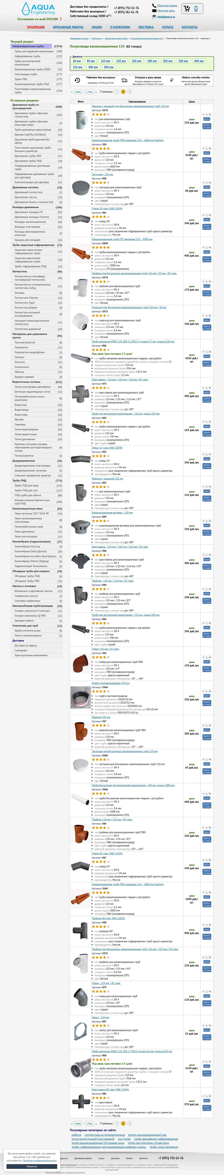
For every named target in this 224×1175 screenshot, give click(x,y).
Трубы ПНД (19, 480)
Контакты (143, 1158)
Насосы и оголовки (24, 586)
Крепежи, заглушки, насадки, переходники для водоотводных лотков (33, 447)
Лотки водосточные (26, 434)
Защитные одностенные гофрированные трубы (28, 251)
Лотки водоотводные (26, 429)
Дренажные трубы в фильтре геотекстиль (31, 114)
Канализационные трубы (28, 46)
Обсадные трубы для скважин (31, 571)
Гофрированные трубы (27, 56)
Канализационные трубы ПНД (32, 84)
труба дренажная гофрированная (156, 1138)
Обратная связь (166, 10)
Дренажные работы (83, 1158)
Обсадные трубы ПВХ (27, 581)
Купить (207, 119)
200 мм (168, 60)
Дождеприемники (23, 460)
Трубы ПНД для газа (26, 490)
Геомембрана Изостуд (27, 546)
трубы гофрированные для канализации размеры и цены (109, 1147)
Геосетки (20, 362)
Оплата (129, 1158)
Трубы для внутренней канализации (27, 62)
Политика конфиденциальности (39, 1160)
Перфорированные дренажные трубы (32, 167)
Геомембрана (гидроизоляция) (31, 541)
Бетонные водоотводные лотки (32, 391)
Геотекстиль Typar (25, 302)
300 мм (199, 60)
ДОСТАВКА (146, 27)
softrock (76, 1134)
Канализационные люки (27, 508)
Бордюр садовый (24, 376)
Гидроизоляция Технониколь (31, 566)
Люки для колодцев (26, 536)
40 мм (77, 60)
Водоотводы (22, 409)
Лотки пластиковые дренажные (33, 386)
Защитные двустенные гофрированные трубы (27, 259)
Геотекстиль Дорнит (26, 307)
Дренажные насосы (26, 197)
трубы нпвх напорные (164, 1147)
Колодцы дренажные (25, 207)
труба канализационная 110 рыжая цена (98, 1143)
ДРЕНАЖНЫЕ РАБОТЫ (68, 27)
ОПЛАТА (167, 27)
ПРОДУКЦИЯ (35, 27)
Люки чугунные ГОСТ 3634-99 (32, 513)
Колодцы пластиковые (27, 226)
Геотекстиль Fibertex (26, 297)
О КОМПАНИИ (120, 27)
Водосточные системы (26, 381)
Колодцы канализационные (30, 221)
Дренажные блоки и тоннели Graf (34, 202)
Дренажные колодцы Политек (32, 217)
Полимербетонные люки (29, 526)
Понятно (32, 1166)
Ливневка (20, 424)
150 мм (136, 60)
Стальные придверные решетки (33, 475)
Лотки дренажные (25, 439)
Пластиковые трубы (26, 74)
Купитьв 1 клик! (207, 126)
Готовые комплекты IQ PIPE (30, 615)
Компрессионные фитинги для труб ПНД (32, 501)
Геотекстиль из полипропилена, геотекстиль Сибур (33, 286)
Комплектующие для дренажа (32, 182)
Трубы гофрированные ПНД (30, 266)
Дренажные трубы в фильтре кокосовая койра (31, 123)
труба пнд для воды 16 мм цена (148, 1143)
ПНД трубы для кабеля (28, 495)
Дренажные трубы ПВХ (28, 156)
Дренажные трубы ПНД (28, 160)
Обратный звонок (167, 5)
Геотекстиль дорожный (28, 329)
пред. (78, 91)
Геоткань (19, 292)
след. (89, 91)
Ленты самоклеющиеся (28, 635)
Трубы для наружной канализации (34, 51)
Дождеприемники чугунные (31, 470)
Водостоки (21, 404)
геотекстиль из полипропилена (105, 1134)
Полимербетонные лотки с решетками (30, 398)
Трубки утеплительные (28, 630)
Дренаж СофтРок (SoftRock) (30, 134)
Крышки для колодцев (27, 240)
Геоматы (19, 357)
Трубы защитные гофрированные (33, 245)
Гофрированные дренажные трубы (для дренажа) (34, 175)
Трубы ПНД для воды (27, 485)
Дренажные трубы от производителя (25, 106)
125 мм (121, 60)
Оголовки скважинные (27, 600)
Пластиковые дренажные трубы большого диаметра (33, 149)
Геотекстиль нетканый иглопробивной (27, 314)
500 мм (109, 67)
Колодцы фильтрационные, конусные (30, 233)
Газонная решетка (25, 342)
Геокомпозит (22, 367)
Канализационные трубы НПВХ (32, 69)
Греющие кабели (24, 620)
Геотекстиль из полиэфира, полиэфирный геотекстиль (30, 278)
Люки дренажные (25, 531)
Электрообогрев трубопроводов (32, 605)
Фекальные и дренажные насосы (34, 591)
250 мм (183, 60)
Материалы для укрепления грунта (29, 335)
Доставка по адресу (26, 645)
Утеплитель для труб (25, 625)
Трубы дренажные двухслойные (33, 129)
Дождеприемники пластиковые (33, 465)
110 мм (105, 60)
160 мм (152, 60)
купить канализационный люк (147, 1134)
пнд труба (124, 1138)
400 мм (93, 67)
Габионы (19, 371)
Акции (101, 1158)
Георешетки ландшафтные (30, 352)
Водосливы (21, 414)
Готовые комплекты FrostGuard (32, 610)
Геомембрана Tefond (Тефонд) (32, 561)
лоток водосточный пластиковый (93, 1138)
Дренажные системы (25, 187)
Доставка (18, 640)
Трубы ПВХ (21, 79)
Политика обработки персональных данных (65, 1172)
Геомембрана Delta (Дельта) (31, 551)
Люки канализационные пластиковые (28, 520)
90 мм (91, 60)
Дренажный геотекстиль (29, 192)
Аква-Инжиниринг (69, 1164)
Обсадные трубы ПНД (27, 576)
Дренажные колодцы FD (29, 212)
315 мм (77, 67)
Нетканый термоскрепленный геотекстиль (32, 322)
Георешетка (21, 347)
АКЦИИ (97, 27)
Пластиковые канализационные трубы (33, 90)
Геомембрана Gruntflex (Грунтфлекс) (35, 556)
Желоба (19, 419)
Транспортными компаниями (31, 655)
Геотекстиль (19, 271)
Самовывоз (21, 650)
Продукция (63, 1158)
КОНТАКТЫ (189, 27)
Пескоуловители (24, 455)
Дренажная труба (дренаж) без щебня (32, 141)
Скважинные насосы (26, 595)
